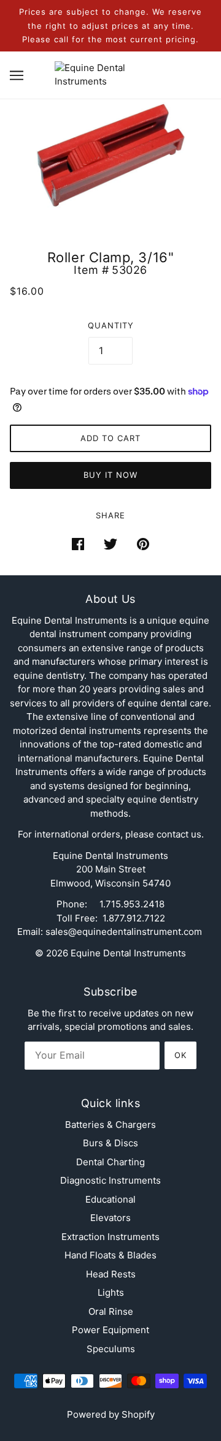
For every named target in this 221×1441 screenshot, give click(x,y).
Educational (110, 1199)
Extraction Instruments (110, 1236)
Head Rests (111, 1274)
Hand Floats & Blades (110, 1255)
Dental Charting (110, 1162)
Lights (111, 1292)
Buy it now (110, 475)
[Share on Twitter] (110, 544)
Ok (180, 1055)
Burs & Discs (110, 1143)
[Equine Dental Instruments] (111, 74)
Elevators (110, 1218)
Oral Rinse (110, 1311)
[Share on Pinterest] (143, 544)
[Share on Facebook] (78, 544)
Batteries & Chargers (110, 1124)
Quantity (111, 325)
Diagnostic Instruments (110, 1180)
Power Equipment (110, 1330)
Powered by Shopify (111, 1414)
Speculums (111, 1349)
